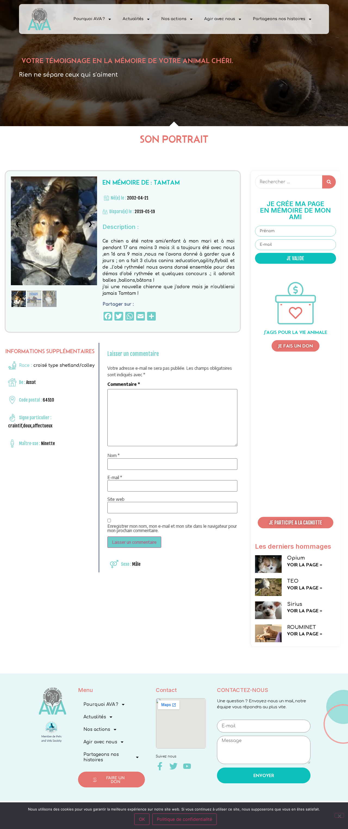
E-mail (114, 477)
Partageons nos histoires (279, 19)
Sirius (294, 604)
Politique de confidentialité (184, 819)
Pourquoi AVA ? (89, 19)
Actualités (133, 19)
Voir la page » (304, 564)
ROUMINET (301, 627)
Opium (296, 558)
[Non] (339, 815)
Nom (113, 455)
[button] (295, 522)
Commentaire (123, 384)
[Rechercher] (329, 181)
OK (142, 819)
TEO (293, 581)
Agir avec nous (219, 19)
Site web (116, 499)
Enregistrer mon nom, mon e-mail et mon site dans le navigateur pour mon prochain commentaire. (172, 528)
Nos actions (174, 19)
